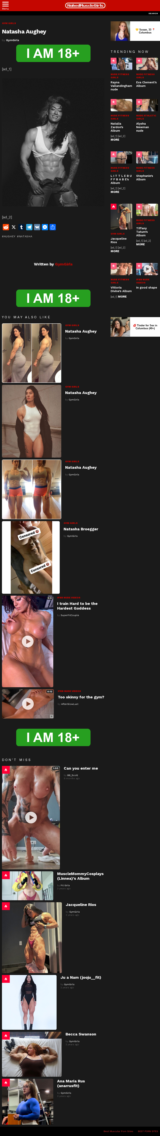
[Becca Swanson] (32, 1054)
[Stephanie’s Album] (147, 157)
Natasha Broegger (81, 529)
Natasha (25, 236)
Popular (113, 61)
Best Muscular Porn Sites (118, 1131)
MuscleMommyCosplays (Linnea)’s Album (80, 876)
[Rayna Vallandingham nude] (121, 64)
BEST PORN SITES (148, 1131)
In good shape (146, 287)
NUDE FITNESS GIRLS (120, 76)
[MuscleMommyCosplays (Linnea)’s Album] (27, 885)
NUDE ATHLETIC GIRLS (146, 117)
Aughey (9, 236)
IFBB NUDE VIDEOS (68, 597)
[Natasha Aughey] (31, 353)
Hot (6, 770)
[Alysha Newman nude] (147, 105)
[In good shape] (147, 269)
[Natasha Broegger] (31, 557)
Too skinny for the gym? (81, 697)
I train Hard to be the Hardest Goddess (77, 606)
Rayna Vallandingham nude (121, 86)
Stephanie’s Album (144, 177)
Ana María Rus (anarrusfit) (71, 1083)
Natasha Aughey (81, 331)
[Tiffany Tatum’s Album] (147, 210)
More (115, 139)
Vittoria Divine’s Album (121, 289)
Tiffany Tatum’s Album (142, 232)
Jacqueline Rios (81, 904)
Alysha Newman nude (142, 127)
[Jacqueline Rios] (32, 937)
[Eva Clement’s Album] (147, 64)
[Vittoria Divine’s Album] (121, 269)
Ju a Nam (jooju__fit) (80, 977)
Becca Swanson (81, 1034)
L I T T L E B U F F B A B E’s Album (121, 179)
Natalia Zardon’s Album (117, 127)
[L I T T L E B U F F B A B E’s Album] (121, 157)
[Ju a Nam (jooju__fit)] (29, 1002)
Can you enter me (81, 768)
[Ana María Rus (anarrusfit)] (27, 1102)
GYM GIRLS (72, 325)
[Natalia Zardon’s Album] (121, 105)
